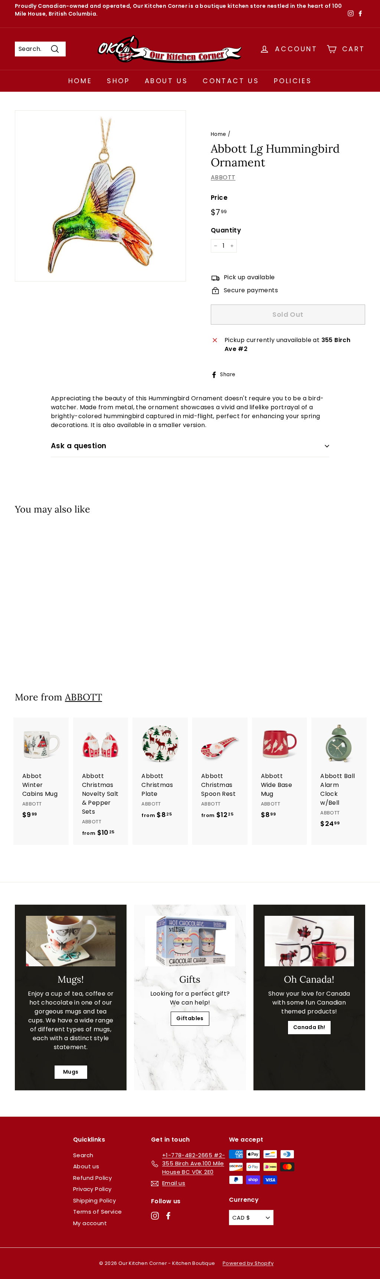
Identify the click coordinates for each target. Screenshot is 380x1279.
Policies (293, 80)
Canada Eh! (309, 1027)
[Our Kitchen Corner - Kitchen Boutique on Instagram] (155, 1215)
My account (90, 1223)
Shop (118, 80)
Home (80, 80)
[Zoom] (100, 196)
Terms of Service (97, 1211)
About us (86, 1166)
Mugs (71, 1071)
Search (83, 1155)
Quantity (226, 230)
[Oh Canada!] (309, 941)
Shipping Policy (94, 1200)
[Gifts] (190, 941)
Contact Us (231, 80)
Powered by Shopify (248, 1263)
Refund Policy (92, 1178)
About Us (166, 80)
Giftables (190, 1018)
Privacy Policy (92, 1189)
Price (219, 197)
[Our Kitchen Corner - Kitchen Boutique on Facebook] (168, 1215)
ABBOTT (223, 177)
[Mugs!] (70, 941)
